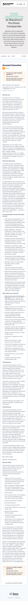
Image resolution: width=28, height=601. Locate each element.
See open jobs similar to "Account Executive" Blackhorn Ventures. (14, 79)
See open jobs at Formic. (12, 76)
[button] (24, 4)
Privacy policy (11, 597)
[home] (7, 4)
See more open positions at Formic (14, 583)
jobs (9, 56)
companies (4, 56)
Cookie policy (17, 597)
